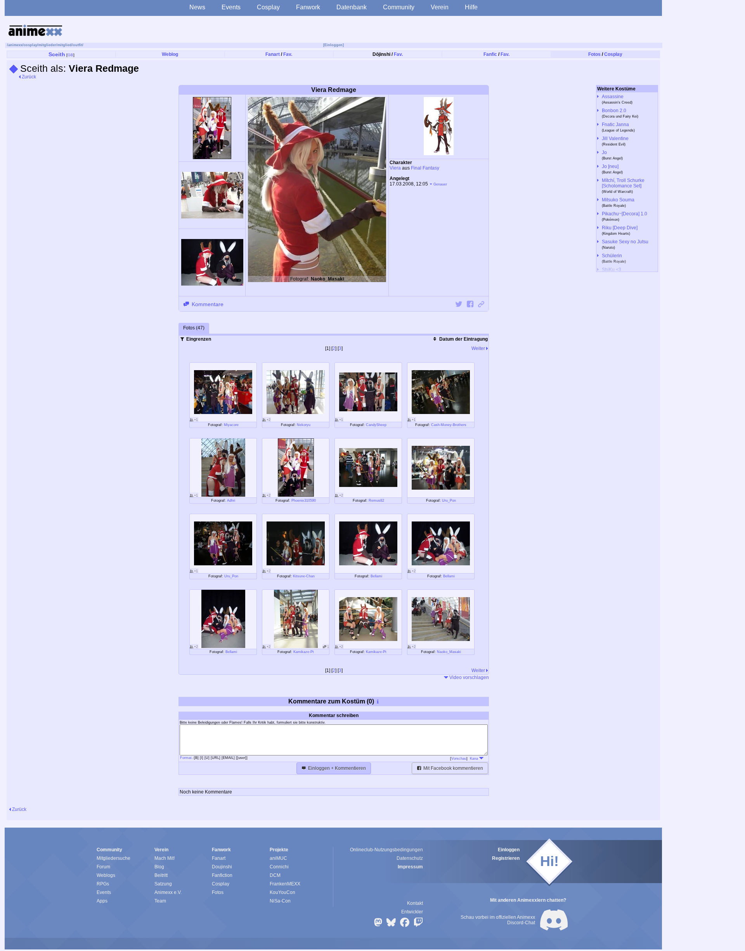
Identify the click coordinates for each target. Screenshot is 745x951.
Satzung (163, 884)
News (197, 7)
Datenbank (351, 7)
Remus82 (376, 500)
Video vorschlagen (468, 677)
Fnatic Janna (615, 124)
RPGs (103, 884)
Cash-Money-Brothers (448, 425)
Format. (186, 758)
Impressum (410, 867)
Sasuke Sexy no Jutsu (625, 241)
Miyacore (231, 425)
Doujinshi (222, 867)
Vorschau (458, 758)
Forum (103, 867)
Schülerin (612, 255)
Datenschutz (410, 858)
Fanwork (308, 7)
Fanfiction (222, 875)
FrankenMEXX (285, 884)
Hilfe (471, 7)
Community (398, 7)
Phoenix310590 (303, 500)
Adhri (231, 500)
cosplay (30, 45)
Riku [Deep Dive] (620, 227)
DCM (275, 875)
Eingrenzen (198, 339)
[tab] (193, 328)
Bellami (376, 576)
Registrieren (506, 858)
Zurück (28, 77)
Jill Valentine (615, 138)
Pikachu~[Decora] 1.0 (624, 214)
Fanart (272, 54)
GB (70, 55)
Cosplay (268, 7)
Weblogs (106, 875)
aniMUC (278, 858)
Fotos (594, 54)
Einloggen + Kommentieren (336, 768)
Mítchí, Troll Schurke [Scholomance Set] (623, 183)
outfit (77, 45)
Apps (102, 901)
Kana (474, 758)
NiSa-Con (280, 901)
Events (231, 7)
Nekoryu (303, 425)
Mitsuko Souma (618, 200)
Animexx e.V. (168, 892)
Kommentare (207, 304)
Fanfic (490, 54)
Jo (604, 152)
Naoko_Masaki (449, 652)
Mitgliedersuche (113, 858)
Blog (159, 867)
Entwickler (412, 912)
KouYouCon (282, 892)
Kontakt (415, 903)
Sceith (57, 54)
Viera (395, 168)
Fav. (287, 54)
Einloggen (509, 849)
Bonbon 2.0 (614, 110)
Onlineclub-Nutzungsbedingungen (386, 849)
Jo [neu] (610, 166)
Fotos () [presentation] (193, 328)
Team (160, 901)
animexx (15, 45)
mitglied (64, 45)
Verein (440, 7)
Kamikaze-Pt (303, 652)
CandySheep (376, 425)
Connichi (279, 867)
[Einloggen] (333, 45)
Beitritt (161, 875)
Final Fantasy (425, 168)
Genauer (440, 184)
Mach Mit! (164, 858)
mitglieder (47, 45)
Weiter (478, 348)
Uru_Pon (449, 500)
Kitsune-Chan (304, 576)
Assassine (613, 96)
